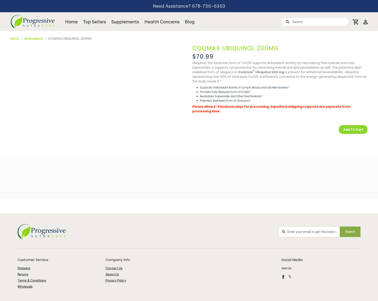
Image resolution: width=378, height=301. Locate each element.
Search (350, 232)
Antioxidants (33, 39)
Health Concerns (162, 21)
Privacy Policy (115, 280)
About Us (112, 274)
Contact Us (113, 268)
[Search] (287, 21)
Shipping (24, 268)
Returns (23, 274)
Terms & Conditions (32, 280)
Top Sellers (94, 21)
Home (71, 21)
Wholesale (25, 287)
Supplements (125, 21)
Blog (189, 21)
